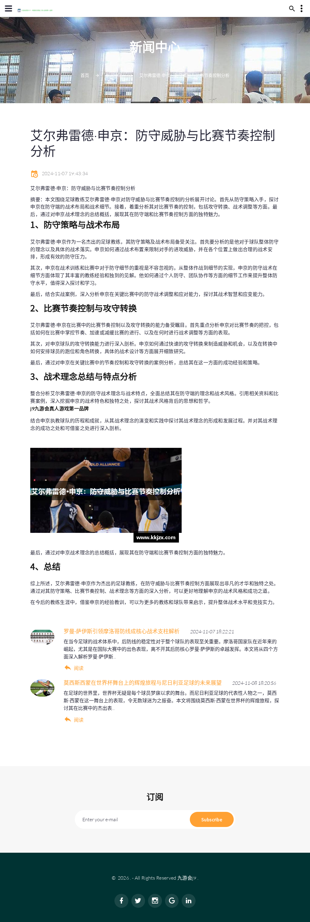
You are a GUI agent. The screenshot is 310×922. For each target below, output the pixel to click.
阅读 (79, 668)
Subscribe (211, 819)
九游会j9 (186, 878)
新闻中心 (114, 75)
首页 (85, 75)
